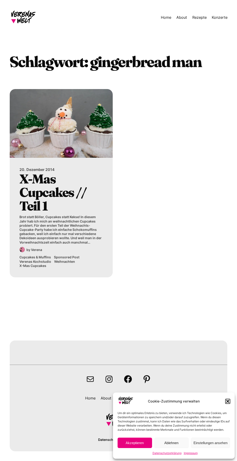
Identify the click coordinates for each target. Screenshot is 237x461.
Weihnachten (64, 261)
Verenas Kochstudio (35, 261)
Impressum (191, 453)
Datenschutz (108, 440)
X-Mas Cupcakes (32, 266)
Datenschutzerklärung (167, 453)
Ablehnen (171, 443)
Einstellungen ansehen (210, 443)
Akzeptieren (135, 443)
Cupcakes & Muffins (35, 257)
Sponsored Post (66, 257)
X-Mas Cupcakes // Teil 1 (52, 192)
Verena (36, 250)
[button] (227, 401)
